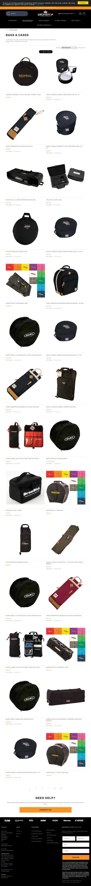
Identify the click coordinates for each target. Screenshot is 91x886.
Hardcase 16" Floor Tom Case (57, 772)
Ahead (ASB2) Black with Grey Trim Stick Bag (23, 667)
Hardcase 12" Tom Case (54, 510)
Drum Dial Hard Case (54, 200)
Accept (83, 3)
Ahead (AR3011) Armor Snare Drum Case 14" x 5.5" (64, 355)
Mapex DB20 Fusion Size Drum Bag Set (20, 719)
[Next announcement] (85, 8)
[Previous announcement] (6, 8)
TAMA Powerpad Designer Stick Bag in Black (22, 407)
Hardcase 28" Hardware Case (57, 667)
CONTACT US (45, 810)
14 (54, 788)
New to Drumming (51, 835)
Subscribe (75, 857)
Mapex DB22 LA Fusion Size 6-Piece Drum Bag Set (24, 355)
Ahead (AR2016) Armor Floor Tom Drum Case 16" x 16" (64, 147)
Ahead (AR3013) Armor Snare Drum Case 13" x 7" (23, 772)
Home (7, 30)
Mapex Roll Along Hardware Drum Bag (20, 200)
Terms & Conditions (36, 841)
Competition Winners (36, 833)
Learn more (39, 4)
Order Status (50, 840)
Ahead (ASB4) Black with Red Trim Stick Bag (22, 458)
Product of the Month (37, 838)
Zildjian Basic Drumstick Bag (17, 562)
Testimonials (34, 836)
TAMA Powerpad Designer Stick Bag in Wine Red (64, 615)
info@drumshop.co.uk (6, 876)
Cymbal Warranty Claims (53, 842)
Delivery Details (51, 830)
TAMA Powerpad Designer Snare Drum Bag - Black (65, 303)
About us (18, 833)
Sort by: (58, 47)
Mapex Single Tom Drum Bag (56, 458)
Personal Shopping (36, 831)
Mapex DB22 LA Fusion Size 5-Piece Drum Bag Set (24, 615)
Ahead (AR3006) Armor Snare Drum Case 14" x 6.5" (64, 251)
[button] (17, 13)
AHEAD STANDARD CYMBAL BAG (16, 251)
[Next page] (61, 788)
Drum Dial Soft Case (13, 510)
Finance (49, 837)
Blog (17, 836)
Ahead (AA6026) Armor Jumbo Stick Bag (61, 407)
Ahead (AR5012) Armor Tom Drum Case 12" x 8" (62, 94)
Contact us (19, 831)
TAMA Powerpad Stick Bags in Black (19, 146)
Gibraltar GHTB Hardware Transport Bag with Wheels (64, 720)
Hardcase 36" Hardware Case (17, 303)
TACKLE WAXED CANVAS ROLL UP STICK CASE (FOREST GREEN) (64, 563)
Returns (49, 832)
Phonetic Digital (75, 882)
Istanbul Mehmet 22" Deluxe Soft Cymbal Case (23, 94)
